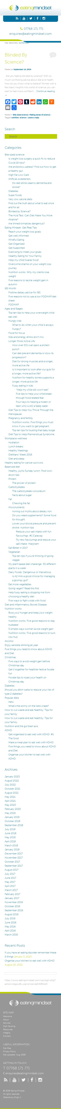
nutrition (15, 117)
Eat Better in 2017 (18, 547)
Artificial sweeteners (19, 178)
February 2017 (12, 894)
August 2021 (11, 792)
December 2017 (14, 853)
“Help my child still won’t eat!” (32, 389)
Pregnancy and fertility (20, 418)
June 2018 (10, 833)
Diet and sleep (16, 458)
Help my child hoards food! (23, 260)
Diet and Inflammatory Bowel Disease (26, 604)
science (23, 117)
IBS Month (10, 288)
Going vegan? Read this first (23, 588)
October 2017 (12, 861)
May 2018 (10, 837)
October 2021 (12, 788)
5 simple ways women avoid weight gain (30, 628)
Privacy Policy (9, 1051)
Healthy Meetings (18, 450)
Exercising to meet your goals (24, 251)
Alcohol (9, 641)
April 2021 (10, 800)
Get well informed (18, 235)
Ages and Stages (14, 308)
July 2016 (10, 918)
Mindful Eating (16, 239)
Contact (7, 1036)
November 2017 (14, 857)
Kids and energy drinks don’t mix (26, 337)
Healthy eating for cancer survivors (24, 462)
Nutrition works (13, 608)
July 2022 (10, 784)
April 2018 (10, 841)
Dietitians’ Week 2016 (20, 454)
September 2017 (14, 865)
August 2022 (12, 780)
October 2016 (12, 906)
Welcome (7, 1016)
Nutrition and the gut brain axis (21, 726)
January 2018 (12, 849)
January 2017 (12, 898)
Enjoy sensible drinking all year (21, 645)
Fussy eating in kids (22, 385)
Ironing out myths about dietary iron (32, 511)
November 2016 (14, 902)
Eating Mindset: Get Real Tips (21, 227)
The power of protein (24, 482)
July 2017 (10, 873)
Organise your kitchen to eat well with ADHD (29, 960)
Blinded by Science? (19, 211)
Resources (8, 1029)
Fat (10, 499)
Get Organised (16, 243)
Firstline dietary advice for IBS (24, 292)
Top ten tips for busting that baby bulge (33, 430)
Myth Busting (9, 1026)
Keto (11, 701)
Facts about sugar (22, 495)
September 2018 (14, 825)
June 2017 (10, 877)
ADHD (8, 730)
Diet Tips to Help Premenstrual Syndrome (31, 434)
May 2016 (10, 926)
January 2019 (12, 817)
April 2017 (10, 885)
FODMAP (13, 304)
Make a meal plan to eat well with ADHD (30, 742)
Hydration (13, 442)
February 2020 (13, 808)
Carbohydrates (16, 487)
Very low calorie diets (20, 199)
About (6, 1019)
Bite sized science (20, 115)
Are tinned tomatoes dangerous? (26, 223)
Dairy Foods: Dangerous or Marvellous (29, 572)
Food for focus (16, 332)
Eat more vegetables (19, 584)
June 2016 (10, 922)
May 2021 (10, 796)
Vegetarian (14, 551)
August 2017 (11, 869)
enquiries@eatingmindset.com (30, 34)
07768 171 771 (33, 29)
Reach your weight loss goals (24, 231)
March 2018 (11, 845)
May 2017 (10, 881)
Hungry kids (14, 320)
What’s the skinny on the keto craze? (28, 705)
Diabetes (13, 191)
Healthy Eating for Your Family (25, 255)
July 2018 (10, 829)
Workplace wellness (16, 438)
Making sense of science (39, 115)
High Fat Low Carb (18, 174)
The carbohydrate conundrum (29, 491)
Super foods (15, 195)
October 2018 (12, 821)
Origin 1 (17, 1097)
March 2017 (11, 890)
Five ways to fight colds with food (27, 600)
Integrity (6, 1033)
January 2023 (12, 776)
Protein (12, 478)
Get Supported (16, 247)
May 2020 (10, 804)
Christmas (10, 657)
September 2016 (14, 910)
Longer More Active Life (21, 341)
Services (6, 1023)
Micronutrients (16, 507)
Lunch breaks (15, 446)
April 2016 (10, 930)
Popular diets (12, 697)
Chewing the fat (21, 503)
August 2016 (11, 914)
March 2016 (11, 934)
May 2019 (10, 813)
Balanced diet (12, 466)
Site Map (7, 1048)
